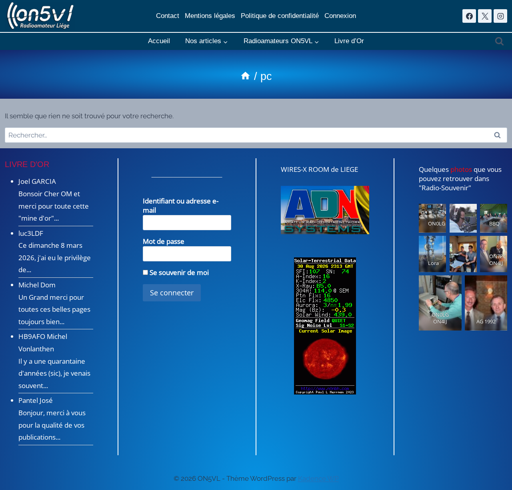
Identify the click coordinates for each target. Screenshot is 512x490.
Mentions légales (210, 16)
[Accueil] (245, 76)
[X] (485, 16)
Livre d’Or (349, 41)
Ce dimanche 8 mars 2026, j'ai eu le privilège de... (54, 257)
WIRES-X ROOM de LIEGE (319, 169)
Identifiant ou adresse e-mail (180, 205)
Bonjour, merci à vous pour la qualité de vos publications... (52, 425)
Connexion (340, 16)
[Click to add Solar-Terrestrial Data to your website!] (325, 325)
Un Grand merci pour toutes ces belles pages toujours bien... (54, 309)
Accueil (159, 41)
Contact (167, 16)
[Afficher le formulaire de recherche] (499, 41)
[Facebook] (469, 16)
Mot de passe (163, 241)
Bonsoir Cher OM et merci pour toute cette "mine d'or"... (53, 206)
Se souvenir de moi (178, 272)
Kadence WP (318, 478)
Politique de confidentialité (280, 16)
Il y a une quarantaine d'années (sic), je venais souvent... (54, 373)
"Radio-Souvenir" (445, 187)
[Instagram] (500, 16)
